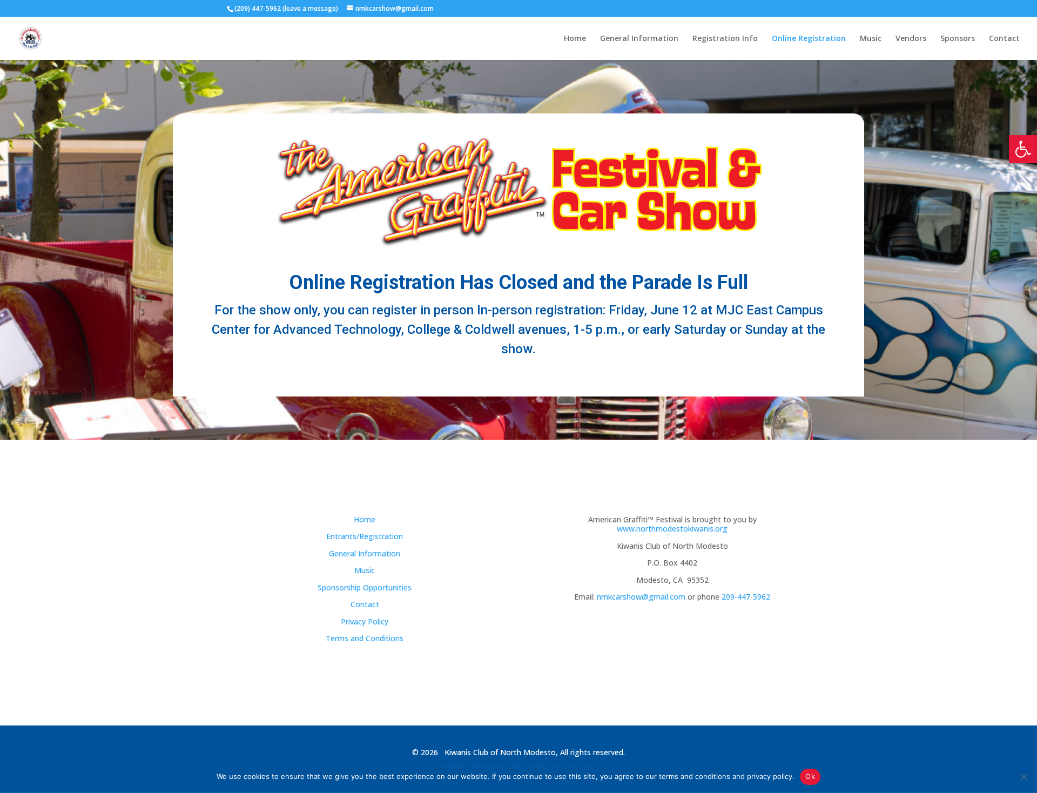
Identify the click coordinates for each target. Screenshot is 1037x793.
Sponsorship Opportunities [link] (365, 587)
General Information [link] (639, 39)
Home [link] (575, 39)
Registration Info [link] (725, 39)
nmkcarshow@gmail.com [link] (641, 597)
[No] (1023, 776)
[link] (1023, 149)
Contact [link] (1004, 39)
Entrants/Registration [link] (364, 536)
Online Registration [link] (809, 39)
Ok (810, 776)
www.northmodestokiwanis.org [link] (672, 528)
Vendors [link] (910, 39)
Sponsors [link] (957, 39)
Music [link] (870, 39)
